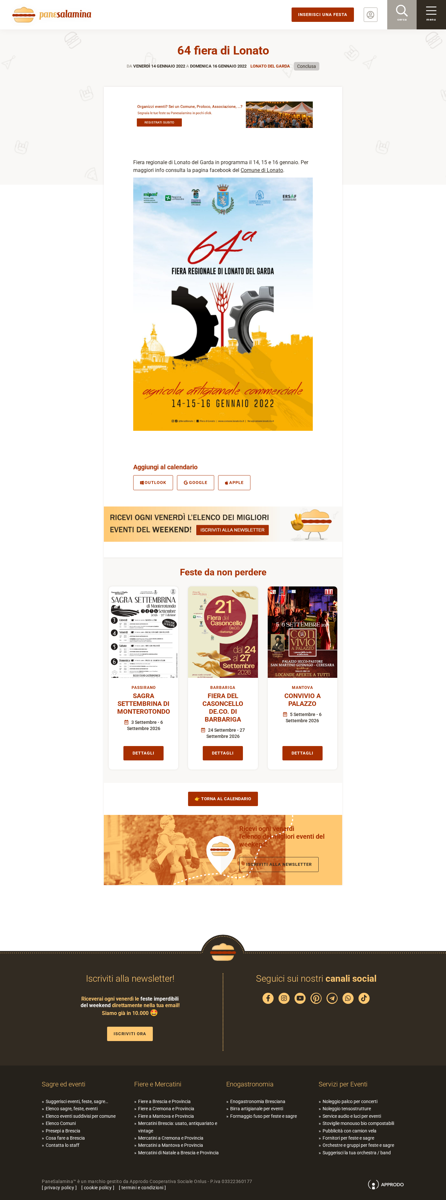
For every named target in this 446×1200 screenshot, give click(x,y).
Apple (236, 482)
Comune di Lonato (262, 170)
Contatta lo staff (62, 1145)
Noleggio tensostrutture (347, 1108)
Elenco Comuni (61, 1123)
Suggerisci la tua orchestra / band (357, 1152)
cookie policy (98, 1187)
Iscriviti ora (130, 1033)
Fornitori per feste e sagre (348, 1138)
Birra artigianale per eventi (256, 1108)
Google (198, 482)
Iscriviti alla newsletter (279, 864)
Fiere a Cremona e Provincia (166, 1108)
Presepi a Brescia (63, 1130)
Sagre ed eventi (64, 1084)
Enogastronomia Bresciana (257, 1101)
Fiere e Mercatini (158, 1084)
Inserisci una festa (322, 14)
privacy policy (59, 1187)
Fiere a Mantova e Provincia (166, 1116)
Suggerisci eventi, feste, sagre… (77, 1101)
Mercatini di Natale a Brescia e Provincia (178, 1152)
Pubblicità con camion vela (349, 1130)
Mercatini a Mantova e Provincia (170, 1145)
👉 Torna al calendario (223, 798)
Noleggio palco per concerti (350, 1101)
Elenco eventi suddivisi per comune (81, 1116)
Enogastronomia (250, 1084)
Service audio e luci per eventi (352, 1116)
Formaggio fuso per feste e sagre (263, 1116)
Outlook (155, 482)
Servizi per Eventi (343, 1084)
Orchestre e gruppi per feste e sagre (358, 1145)
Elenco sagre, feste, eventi (72, 1108)
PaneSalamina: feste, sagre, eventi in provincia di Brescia (50, 14)
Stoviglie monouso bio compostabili (358, 1123)
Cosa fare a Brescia (65, 1138)
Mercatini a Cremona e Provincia (170, 1138)
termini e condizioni (142, 1187)
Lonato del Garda (270, 66)
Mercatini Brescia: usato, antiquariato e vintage (177, 1127)
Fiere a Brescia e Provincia (164, 1101)
